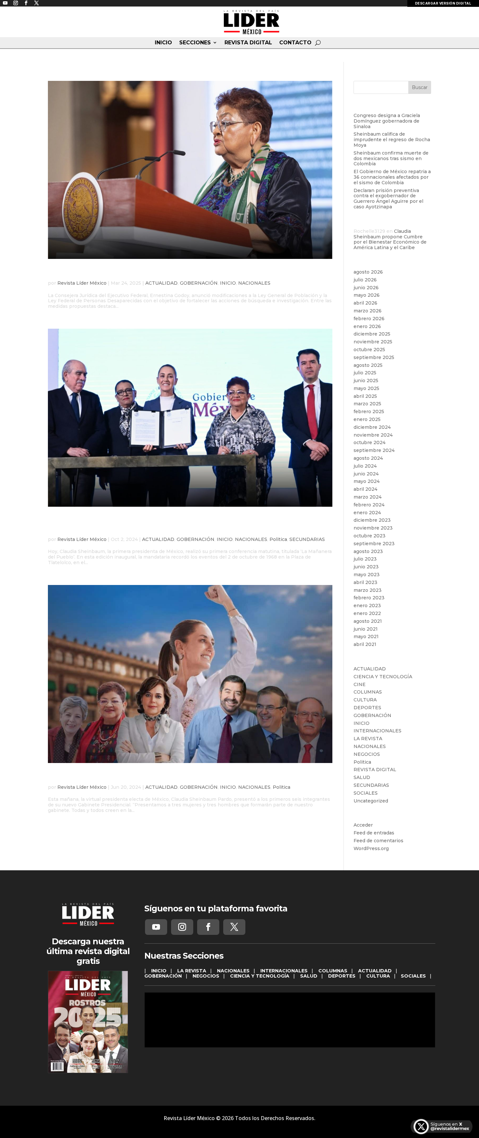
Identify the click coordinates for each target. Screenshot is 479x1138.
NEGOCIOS (367, 754)
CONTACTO (295, 43)
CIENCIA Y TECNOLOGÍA (383, 677)
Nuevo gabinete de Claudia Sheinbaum (135, 777)
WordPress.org (371, 848)
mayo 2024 (367, 481)
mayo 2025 (366, 388)
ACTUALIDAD (161, 283)
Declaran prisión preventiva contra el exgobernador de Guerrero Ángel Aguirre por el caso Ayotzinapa (388, 198)
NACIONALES (254, 283)
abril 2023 (365, 582)
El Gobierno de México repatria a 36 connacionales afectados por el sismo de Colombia (392, 177)
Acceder (363, 825)
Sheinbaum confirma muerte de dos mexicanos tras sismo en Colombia (391, 158)
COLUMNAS (368, 692)
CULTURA (365, 700)
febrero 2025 (369, 411)
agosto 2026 (368, 272)
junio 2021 (366, 629)
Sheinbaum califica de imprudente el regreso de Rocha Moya (392, 139)
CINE (360, 684)
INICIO (163, 43)
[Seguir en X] (234, 927)
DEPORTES (367, 708)
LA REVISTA (368, 738)
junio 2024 (366, 474)
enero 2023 (367, 605)
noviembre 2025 (373, 342)
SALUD (362, 777)
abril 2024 (365, 489)
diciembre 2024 (372, 427)
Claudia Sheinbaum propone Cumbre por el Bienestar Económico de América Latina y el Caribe (390, 239)
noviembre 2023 (373, 528)
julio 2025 (365, 373)
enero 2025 (367, 419)
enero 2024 (367, 513)
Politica (278, 539)
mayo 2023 (367, 574)
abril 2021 (365, 644)
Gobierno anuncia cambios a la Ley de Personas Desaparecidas (187, 273)
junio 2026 (366, 288)
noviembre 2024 (373, 435)
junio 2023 (366, 567)
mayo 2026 (367, 295)
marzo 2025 (367, 404)
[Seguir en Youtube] (156, 927)
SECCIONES (195, 43)
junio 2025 (366, 380)
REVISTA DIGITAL (248, 43)
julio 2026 (365, 280)
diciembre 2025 (372, 334)
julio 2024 (365, 466)
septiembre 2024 (374, 450)
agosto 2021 (368, 621)
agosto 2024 (368, 458)
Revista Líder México (82, 283)
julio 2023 (365, 559)
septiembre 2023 (374, 544)
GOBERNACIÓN (199, 283)
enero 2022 (367, 613)
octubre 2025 (369, 349)
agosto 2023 (368, 551)
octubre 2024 (369, 442)
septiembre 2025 (374, 357)
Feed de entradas (374, 833)
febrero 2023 (369, 598)
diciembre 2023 (372, 520)
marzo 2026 (368, 311)
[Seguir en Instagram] (182, 927)
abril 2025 (365, 396)
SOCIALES (366, 793)
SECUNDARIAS (307, 539)
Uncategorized (371, 801)
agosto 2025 (368, 365)
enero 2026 (367, 326)
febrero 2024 (369, 505)
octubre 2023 (369, 536)
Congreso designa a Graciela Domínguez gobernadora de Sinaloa (387, 120)
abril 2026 (365, 303)
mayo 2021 (366, 636)
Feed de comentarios (378, 841)
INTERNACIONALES (377, 731)
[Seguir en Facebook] (208, 927)
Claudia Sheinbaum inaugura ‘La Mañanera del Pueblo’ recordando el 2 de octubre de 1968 (169, 525)
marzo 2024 (368, 497)
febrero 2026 (369, 319)
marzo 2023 (368, 590)
